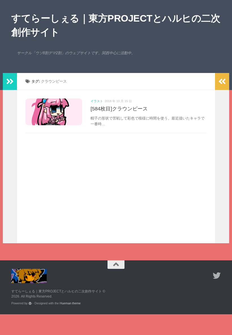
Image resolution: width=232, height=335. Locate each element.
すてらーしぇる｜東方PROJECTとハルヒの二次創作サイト (115, 25)
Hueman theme (70, 303)
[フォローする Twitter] (217, 276)
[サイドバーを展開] (10, 81)
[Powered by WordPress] (30, 303)
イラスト (97, 101)
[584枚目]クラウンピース (119, 109)
